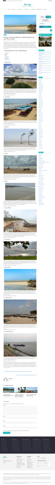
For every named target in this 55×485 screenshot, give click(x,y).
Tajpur (6, 55)
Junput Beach (7, 56)
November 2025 (41, 87)
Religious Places (41, 182)
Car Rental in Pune (3, 446)
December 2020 (41, 132)
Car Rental (33, 9)
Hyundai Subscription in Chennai (37, 445)
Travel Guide (40, 195)
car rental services (10, 365)
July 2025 (40, 92)
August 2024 (40, 107)
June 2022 (40, 108)
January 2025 (40, 100)
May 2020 (40, 141)
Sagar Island (7, 58)
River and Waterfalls (41, 184)
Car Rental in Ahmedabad (4, 448)
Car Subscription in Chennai (15, 445)
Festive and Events (41, 163)
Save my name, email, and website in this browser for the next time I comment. (16, 430)
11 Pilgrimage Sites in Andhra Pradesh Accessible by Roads (26, 375)
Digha (6, 55)
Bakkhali (6, 54)
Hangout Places (41, 167)
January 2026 (40, 84)
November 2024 (41, 103)
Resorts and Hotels (41, 183)
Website (4, 425)
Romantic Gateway (41, 187)
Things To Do (26, 9)
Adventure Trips (41, 154)
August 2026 (40, 79)
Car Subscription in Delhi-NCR (15, 440)
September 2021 (41, 120)
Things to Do (29, 460)
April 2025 (40, 96)
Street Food (40, 191)
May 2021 (40, 125)
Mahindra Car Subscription (21, 464)
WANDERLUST (41, 200)
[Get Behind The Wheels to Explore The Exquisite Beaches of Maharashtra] (20, 389)
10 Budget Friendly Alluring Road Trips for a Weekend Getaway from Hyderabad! (17, 371)
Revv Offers (18, 466)
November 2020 (41, 133)
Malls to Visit (40, 174)
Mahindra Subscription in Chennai (26, 445)
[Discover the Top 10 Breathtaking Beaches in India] (8, 389)
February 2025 (41, 99)
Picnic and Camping (41, 179)
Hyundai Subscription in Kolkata (36, 447)
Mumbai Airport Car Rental (46, 441)
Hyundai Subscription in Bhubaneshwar (37, 449)
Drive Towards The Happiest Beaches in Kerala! (31, 395)
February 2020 (41, 145)
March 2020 (40, 144)
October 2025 (40, 88)
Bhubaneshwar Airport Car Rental (47, 449)
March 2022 (40, 112)
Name (4, 416)
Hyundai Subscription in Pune (36, 446)
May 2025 (40, 95)
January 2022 (40, 115)
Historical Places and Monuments (43, 170)
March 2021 (40, 128)
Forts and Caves (41, 166)
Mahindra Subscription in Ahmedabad (26, 448)
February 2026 (41, 83)
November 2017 (41, 148)
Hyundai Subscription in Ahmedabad (37, 448)
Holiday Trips (40, 171)
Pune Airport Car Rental (46, 446)
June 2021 (40, 124)
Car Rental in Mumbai (4, 441)
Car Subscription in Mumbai (15, 441)
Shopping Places (41, 188)
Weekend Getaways (41, 203)
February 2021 (41, 129)
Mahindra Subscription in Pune (26, 446)
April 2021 (40, 127)
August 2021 (40, 121)
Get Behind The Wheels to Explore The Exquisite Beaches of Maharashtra (19, 395)
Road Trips (13, 9)
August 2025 (40, 91)
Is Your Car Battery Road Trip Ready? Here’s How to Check (14, 0)
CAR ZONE (40, 159)
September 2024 (41, 105)
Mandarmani (7, 52)
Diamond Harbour (7, 59)
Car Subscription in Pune (15, 446)
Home (9, 9)
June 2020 (40, 140)
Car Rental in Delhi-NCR (4, 440)
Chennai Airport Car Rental (46, 445)
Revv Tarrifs (18, 467)
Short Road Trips (41, 190)
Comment (4, 405)
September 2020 (41, 136)
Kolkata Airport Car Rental (46, 447)
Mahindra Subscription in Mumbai (26, 441)
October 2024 (40, 104)
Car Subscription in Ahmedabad (16, 448)
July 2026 (40, 80)
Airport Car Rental (19, 460)
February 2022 (41, 113)
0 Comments (15, 40)
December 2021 (41, 116)
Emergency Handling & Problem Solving (44, 162)
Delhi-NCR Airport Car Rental (46, 440)
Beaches (40, 155)
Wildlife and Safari (41, 204)
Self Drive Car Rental (20, 459)
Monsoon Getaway (41, 175)
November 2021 (41, 117)
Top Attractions (41, 194)
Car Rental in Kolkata (3, 447)
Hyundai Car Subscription (21, 463)
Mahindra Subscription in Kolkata (26, 447)
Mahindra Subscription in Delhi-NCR (26, 440)
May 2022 (40, 109)
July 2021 (40, 123)
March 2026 (40, 82)
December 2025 (41, 86)
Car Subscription (39, 9)
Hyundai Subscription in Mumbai (37, 441)
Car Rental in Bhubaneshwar (4, 449)
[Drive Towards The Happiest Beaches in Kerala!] (31, 389)
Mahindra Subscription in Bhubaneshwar (27, 449)
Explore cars (45, 26)
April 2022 (40, 111)
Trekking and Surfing (41, 196)
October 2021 (40, 119)
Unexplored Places (41, 198)
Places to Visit (19, 9)
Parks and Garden (41, 178)
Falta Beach (6, 57)
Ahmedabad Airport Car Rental (47, 448)
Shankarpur (6, 53)
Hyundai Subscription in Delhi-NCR (37, 440)
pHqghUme (11, 40)
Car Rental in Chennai (4, 445)
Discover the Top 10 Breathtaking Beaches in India (8, 395)
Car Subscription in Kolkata (15, 447)
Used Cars (44, 9)
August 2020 (40, 137)
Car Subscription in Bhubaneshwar (16, 449)
